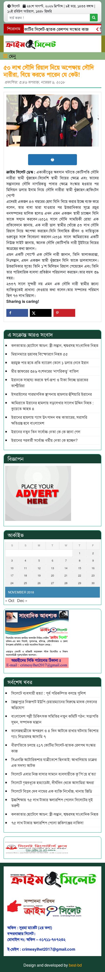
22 (79, 575)
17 (11, 575)
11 (25, 568)
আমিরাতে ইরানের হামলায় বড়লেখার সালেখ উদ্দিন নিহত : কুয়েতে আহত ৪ (52, 405)
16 (93, 568)
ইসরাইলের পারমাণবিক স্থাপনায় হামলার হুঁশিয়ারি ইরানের (51, 394)
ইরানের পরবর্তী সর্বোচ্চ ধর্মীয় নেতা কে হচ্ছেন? (44, 440)
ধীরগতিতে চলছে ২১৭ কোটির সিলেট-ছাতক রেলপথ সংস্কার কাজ (53, 748)
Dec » (22, 600)
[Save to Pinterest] (64, 313)
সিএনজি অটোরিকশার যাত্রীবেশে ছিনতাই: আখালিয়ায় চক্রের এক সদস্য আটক (54, 762)
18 (25, 575)
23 (93, 575)
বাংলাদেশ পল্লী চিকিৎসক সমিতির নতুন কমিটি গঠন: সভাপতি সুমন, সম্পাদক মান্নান (54, 719)
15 (79, 568)
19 (39, 575)
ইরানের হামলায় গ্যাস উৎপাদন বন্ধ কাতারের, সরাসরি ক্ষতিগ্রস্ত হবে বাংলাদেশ (49, 420)
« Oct (9, 600)
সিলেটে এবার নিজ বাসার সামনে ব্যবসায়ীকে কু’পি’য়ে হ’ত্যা (53, 774)
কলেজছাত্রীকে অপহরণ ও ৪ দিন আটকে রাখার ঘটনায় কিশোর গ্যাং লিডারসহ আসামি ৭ (54, 733)
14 (65, 568)
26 (39, 583)
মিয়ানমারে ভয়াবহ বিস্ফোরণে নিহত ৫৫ (39, 354)
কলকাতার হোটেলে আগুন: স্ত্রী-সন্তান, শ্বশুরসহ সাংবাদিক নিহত (54, 345)
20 (52, 575)
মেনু (12, 55)
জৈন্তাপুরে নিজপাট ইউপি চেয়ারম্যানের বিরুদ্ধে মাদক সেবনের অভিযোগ (54, 704)
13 (52, 568)
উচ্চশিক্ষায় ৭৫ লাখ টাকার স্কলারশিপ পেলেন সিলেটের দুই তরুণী (52, 802)
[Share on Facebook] (17, 313)
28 (65, 583)
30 (93, 583)
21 (65, 575)
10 (11, 568)
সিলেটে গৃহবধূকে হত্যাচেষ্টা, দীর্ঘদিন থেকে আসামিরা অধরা (52, 782)
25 (25, 583)
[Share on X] (41, 313)
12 (39, 568)
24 (11, 583)
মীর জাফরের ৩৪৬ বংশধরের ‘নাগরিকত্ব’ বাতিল (45, 371)
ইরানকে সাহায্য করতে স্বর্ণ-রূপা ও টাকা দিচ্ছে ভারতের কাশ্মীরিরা (49, 382)
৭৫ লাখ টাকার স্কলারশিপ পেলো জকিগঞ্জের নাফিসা (47, 822)
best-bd (75, 965)
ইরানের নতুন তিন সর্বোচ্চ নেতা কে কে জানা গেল (45, 431)
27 (52, 583)
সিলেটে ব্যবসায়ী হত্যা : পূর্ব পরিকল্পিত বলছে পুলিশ (48, 693)
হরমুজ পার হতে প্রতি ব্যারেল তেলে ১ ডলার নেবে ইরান (50, 362)
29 (79, 583)
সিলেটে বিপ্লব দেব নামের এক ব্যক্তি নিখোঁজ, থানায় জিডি (51, 791)
